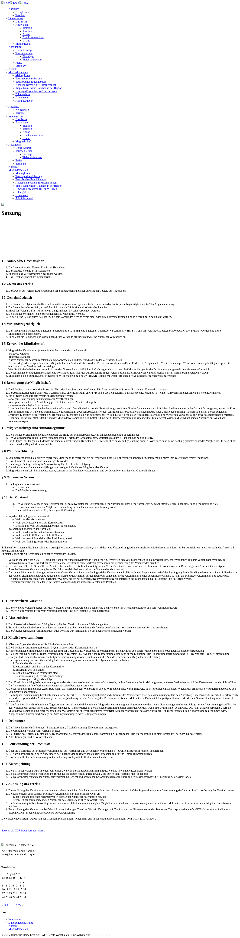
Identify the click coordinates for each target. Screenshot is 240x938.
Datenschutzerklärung (20, 922)
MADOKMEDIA (101, 934)
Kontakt (12, 925)
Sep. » (19, 904)
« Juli (5, 904)
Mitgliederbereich (18, 928)
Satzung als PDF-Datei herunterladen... (23, 830)
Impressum (14, 919)
